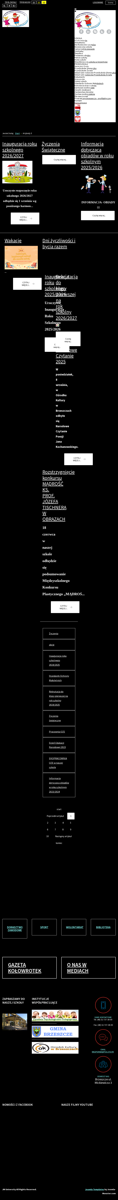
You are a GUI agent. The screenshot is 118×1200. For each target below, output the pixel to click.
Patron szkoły (81, 57)
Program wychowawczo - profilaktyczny (93, 98)
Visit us (103, 1064)
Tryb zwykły (11, 2)
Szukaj (110, 2)
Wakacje (13, 240)
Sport (44, 927)
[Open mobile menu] (75, 9)
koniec (59, 843)
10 (47, 836)
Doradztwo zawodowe (15, 928)
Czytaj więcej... (24, 218)
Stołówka (79, 51)
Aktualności (80, 42)
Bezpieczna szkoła (83, 46)
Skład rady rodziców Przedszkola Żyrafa (93, 74)
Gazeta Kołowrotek (24, 967)
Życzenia (53, 633)
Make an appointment (103, 1005)
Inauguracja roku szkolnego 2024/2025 (58, 660)
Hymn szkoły (80, 59)
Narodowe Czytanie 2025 (66, 356)
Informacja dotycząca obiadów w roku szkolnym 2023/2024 (59, 785)
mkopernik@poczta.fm (103, 1052)
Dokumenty (80, 78)
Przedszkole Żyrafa (84, 70)
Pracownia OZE (57, 731)
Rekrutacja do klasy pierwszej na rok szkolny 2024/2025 (58, 698)
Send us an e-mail (103, 1037)
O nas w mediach (77, 967)
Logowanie (98, 2)
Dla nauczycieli (81, 96)
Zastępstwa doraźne (84, 92)
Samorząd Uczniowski (85, 49)
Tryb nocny (25, 2)
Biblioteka (103, 927)
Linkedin (88, 31)
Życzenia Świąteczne (53, 147)
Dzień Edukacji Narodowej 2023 (57, 745)
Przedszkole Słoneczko (85, 68)
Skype (95, 31)
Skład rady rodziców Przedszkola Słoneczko (95, 72)
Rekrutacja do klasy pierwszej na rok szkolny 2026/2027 (67, 297)
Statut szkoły (81, 81)
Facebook (81, 31)
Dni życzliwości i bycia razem (58, 243)
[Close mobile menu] (75, 11)
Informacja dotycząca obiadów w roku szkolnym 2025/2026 (97, 155)
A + (14, 5)
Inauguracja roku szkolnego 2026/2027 (19, 150)
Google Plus (108, 31)
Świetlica (79, 53)
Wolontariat (74, 927)
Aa (34, 2)
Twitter (102, 31)
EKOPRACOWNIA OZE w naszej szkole (58, 763)
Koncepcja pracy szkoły (85, 85)
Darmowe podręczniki (84, 87)
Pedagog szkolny (82, 55)
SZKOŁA (81, 39)
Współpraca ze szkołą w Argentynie (91, 62)
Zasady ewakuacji (83, 89)
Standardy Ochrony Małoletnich (89, 83)
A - (5, 5)
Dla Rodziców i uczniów (85, 44)
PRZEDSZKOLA (82, 65)
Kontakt (81, 101)
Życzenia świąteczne (55, 718)
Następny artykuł (63, 836)
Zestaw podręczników (85, 94)
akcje (51, 644)
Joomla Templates (94, 1189)
